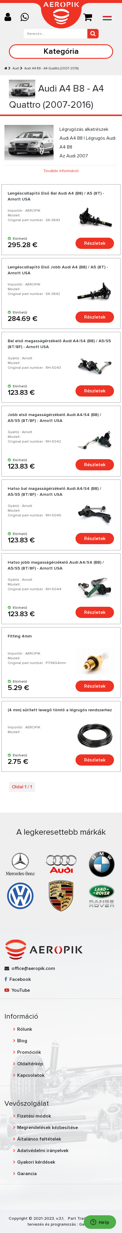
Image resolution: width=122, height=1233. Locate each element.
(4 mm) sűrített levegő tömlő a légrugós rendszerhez (60, 709)
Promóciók (29, 1052)
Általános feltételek (39, 1139)
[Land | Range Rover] (102, 895)
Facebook (19, 979)
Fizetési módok (34, 1116)
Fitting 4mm (20, 636)
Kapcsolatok (30, 1075)
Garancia (27, 1174)
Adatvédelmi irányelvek (42, 1151)
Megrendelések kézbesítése (47, 1128)
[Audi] (61, 864)
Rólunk (24, 1029)
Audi (15, 68)
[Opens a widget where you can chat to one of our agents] (100, 1222)
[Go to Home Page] (5, 68)
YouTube (19, 990)
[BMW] (102, 864)
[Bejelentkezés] (10, 17)
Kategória (61, 51)
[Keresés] (93, 33)
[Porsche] (61, 895)
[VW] (20, 895)
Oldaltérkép (30, 1064)
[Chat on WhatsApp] (26, 17)
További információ (61, 170)
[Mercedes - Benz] (20, 864)
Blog (22, 1041)
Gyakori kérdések (36, 1162)
